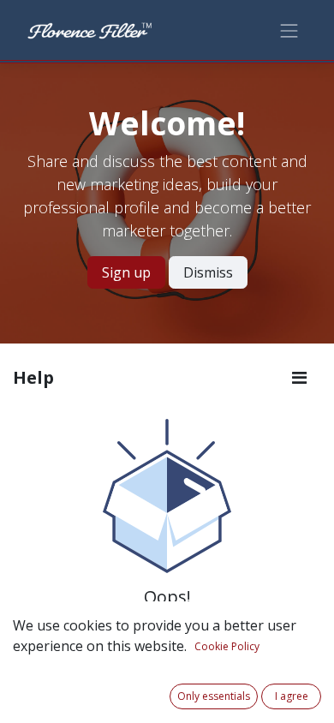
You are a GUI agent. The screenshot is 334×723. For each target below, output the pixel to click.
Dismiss (208, 272)
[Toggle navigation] (289, 29)
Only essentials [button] (213, 696)
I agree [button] (291, 696)
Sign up (126, 272)
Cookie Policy (226, 646)
